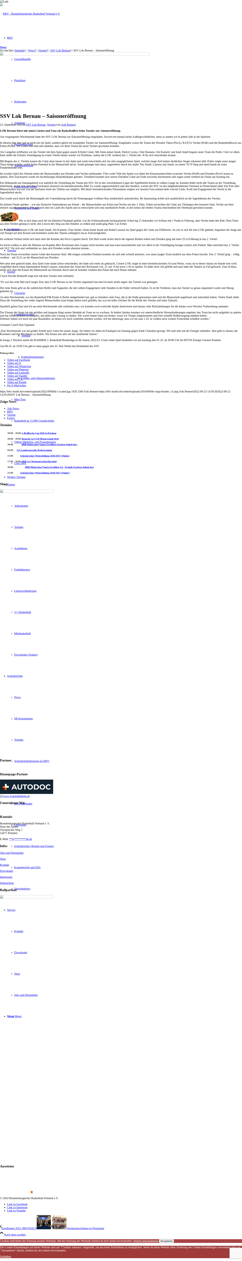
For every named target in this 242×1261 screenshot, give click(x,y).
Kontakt (4, 864)
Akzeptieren (166, 1241)
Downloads (6, 870)
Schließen (5, 1256)
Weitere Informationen (145, 1240)
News (3, 47)
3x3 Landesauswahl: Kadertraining (34, 450)
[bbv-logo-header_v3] (30, 13)
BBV (10, 411)
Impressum (6, 876)
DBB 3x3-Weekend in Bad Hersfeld (39, 461)
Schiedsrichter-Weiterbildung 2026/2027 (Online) (44, 455)
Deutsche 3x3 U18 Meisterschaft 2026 (40, 438)
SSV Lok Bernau (36, 124)
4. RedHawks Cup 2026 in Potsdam (39, 433)
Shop (3, 858)
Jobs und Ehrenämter (12, 852)
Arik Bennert (68, 124)
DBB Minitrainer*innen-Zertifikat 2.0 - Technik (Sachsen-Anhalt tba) (59, 467)
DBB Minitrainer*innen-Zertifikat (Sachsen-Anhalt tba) (49, 444)
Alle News (13, 408)
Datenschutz (7, 883)
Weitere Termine (16, 477)
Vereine (51, 124)
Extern (11, 418)
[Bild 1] (75, 54)
